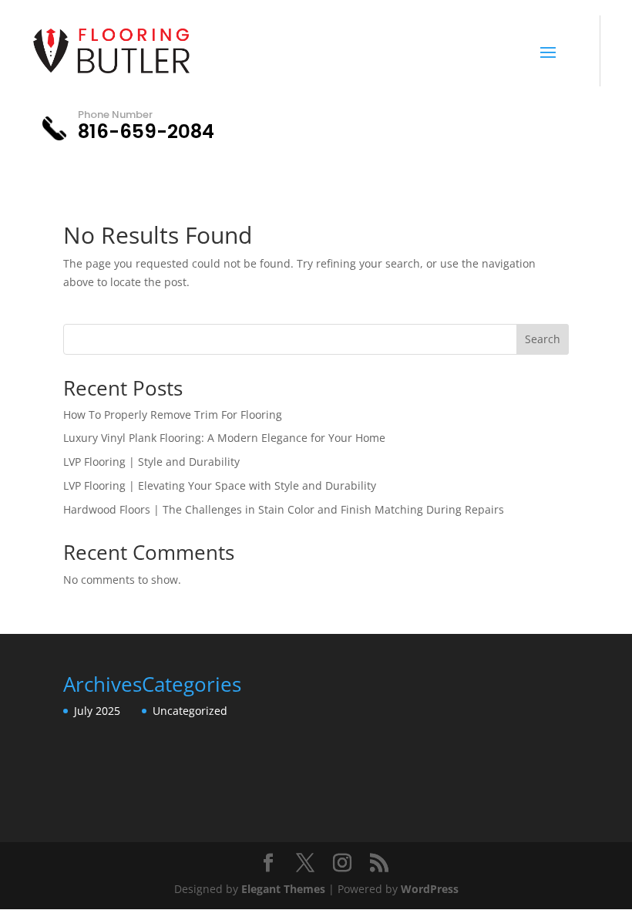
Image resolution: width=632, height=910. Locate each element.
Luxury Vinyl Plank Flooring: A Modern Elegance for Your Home (224, 437)
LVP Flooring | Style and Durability (151, 461)
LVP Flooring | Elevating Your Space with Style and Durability (219, 485)
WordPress (430, 888)
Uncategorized (190, 710)
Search (542, 339)
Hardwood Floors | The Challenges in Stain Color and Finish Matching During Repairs (283, 509)
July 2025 (97, 710)
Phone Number (115, 114)
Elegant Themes (283, 888)
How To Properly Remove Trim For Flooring (172, 414)
